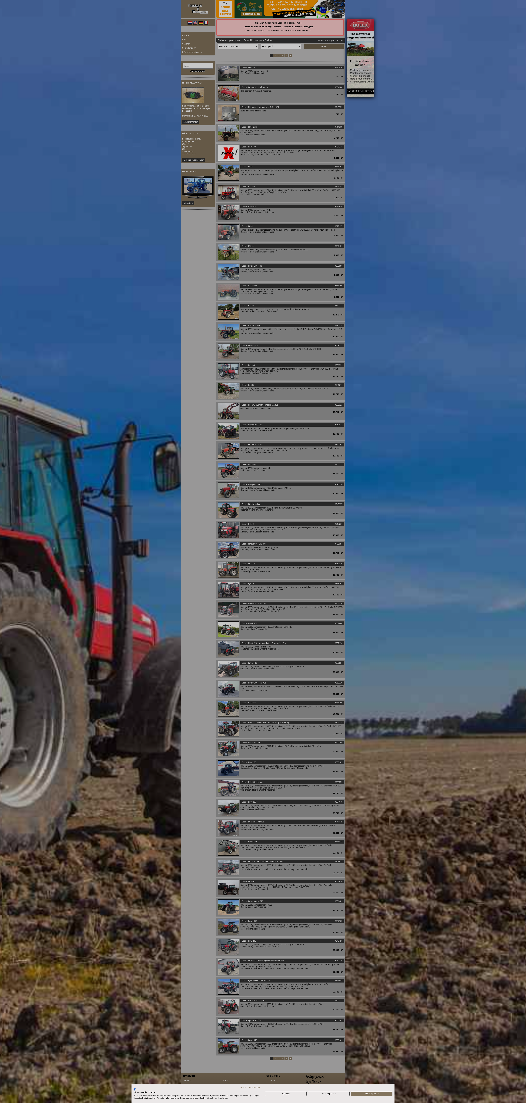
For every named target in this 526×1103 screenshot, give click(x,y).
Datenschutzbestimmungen (250, 1087)
